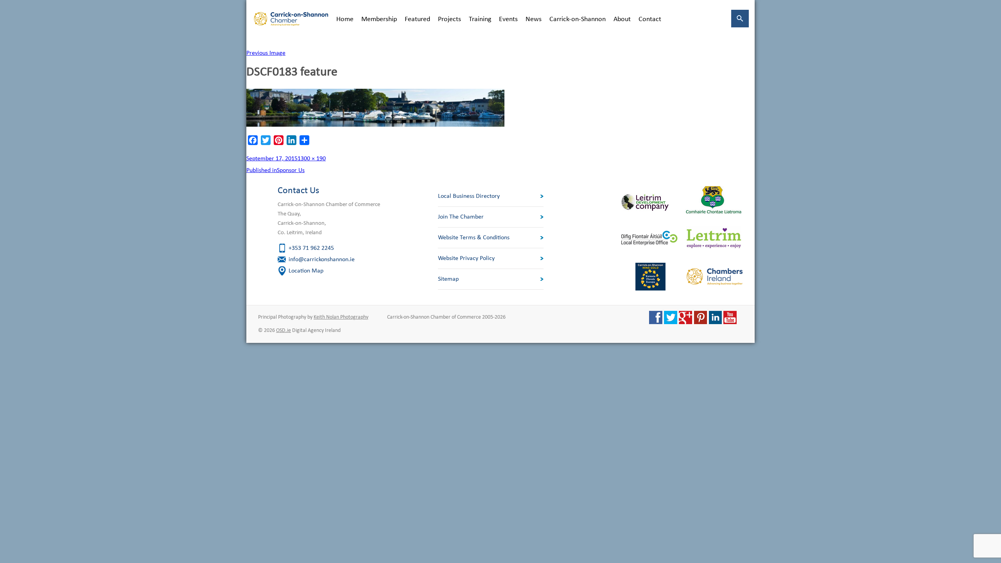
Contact (650, 19)
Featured (417, 19)
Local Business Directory (469, 196)
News (534, 19)
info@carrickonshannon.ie (322, 259)
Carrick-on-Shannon (577, 19)
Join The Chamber (461, 217)
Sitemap (448, 279)
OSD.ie (283, 330)
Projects (449, 19)
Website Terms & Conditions (473, 238)
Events (508, 19)
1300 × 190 (312, 159)
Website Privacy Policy (466, 258)
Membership (379, 19)
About (622, 19)
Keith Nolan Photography (341, 317)
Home (344, 19)
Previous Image (265, 53)
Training (480, 19)
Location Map (306, 271)
